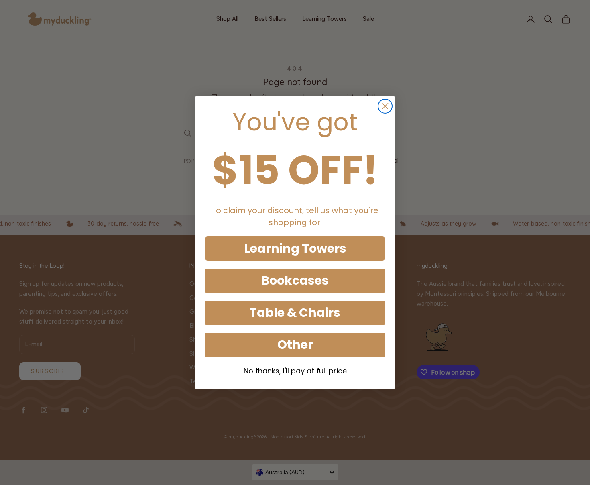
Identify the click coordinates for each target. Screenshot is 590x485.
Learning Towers (295, 248)
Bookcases (295, 280)
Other (295, 344)
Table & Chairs (295, 312)
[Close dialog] (385, 106)
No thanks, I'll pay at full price (295, 371)
